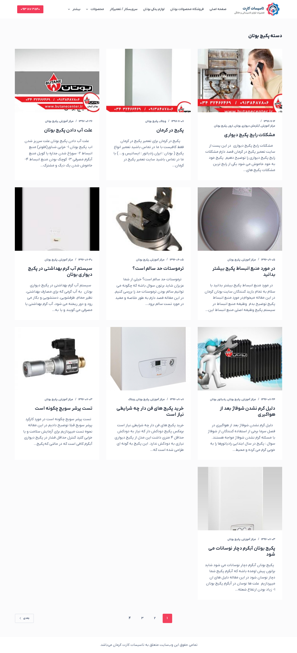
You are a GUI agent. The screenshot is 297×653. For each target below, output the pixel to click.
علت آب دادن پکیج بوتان (68, 130)
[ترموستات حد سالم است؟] (148, 219)
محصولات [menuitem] (97, 9)
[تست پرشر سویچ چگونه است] (57, 358)
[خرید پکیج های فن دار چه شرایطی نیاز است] (148, 358)
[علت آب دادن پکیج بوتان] (57, 80)
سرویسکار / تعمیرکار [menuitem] (123, 9)
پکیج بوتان (220, 126)
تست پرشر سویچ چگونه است (63, 409)
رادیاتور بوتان (218, 399)
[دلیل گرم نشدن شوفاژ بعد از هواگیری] (240, 358)
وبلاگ (163, 121)
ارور (230, 126)
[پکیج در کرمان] (148, 80)
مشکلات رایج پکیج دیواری (249, 135)
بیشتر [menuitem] (76, 9)
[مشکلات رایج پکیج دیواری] (240, 80)
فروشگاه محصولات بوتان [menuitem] (187, 9)
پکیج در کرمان (170, 130)
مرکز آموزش (268, 126)
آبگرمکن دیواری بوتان (247, 126)
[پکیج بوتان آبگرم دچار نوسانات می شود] (240, 498)
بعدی (26, 618)
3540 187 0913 (30, 9)
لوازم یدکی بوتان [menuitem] (154, 9)
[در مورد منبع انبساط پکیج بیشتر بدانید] (240, 219)
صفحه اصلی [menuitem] (218, 9)
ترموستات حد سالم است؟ (158, 269)
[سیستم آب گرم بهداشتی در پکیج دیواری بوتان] (57, 219)
